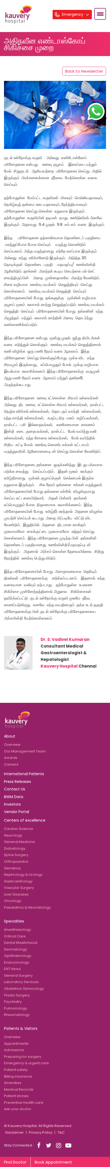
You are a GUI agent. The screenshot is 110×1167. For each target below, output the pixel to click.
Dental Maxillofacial (20, 942)
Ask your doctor (17, 1108)
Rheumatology (17, 1014)
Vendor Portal (16, 811)
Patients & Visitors (20, 1028)
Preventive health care (23, 1102)
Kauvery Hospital (59, 666)
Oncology (12, 900)
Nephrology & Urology (23, 874)
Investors (12, 804)
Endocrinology (16, 962)
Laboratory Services (21, 981)
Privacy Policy (40, 1132)
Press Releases (17, 781)
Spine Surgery (16, 854)
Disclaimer (14, 1132)
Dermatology (15, 949)
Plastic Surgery (17, 995)
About (9, 736)
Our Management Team (25, 751)
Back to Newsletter (84, 71)
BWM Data (13, 796)
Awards (10, 757)
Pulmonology (15, 1008)
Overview (12, 744)
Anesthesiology (17, 929)
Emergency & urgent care (26, 1063)
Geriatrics (12, 868)
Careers (11, 764)
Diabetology (14, 848)
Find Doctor (15, 1162)
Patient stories (16, 1095)
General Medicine (19, 841)
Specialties (14, 921)
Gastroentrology (18, 881)
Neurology (13, 835)
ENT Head (12, 968)
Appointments (16, 1043)
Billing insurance (18, 1076)
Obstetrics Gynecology (24, 988)
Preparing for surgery (22, 1056)
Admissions (14, 1049)
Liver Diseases (16, 894)
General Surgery (18, 975)
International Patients (24, 773)
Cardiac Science (18, 828)
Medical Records (18, 1089)
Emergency (73, 14)
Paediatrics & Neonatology (27, 907)
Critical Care (15, 936)
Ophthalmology (17, 955)
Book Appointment (53, 1162)
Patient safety (16, 1069)
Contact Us (14, 789)
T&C (61, 1132)
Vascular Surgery (19, 887)
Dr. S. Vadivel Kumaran (65, 639)
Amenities (12, 1082)
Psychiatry (13, 1001)
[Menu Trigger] (100, 14)
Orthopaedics (16, 861)
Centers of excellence (24, 820)
